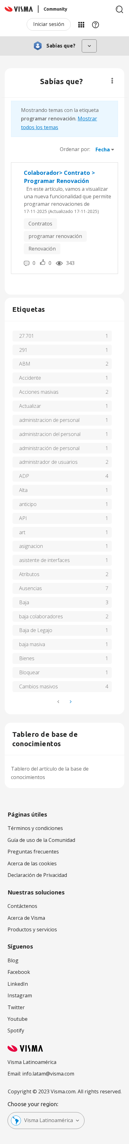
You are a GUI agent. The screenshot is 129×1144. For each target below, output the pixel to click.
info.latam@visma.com (48, 1073)
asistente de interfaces (44, 560)
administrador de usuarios (48, 461)
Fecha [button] (102, 149)
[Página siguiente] (70, 701)
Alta (23, 490)
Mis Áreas (81, 24)
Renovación (42, 248)
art (22, 532)
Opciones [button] (112, 81)
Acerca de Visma (26, 917)
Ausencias (30, 588)
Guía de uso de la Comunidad (41, 840)
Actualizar (30, 405)
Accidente (30, 377)
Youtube (18, 1018)
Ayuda (95, 24)
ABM (24, 363)
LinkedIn (18, 983)
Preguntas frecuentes (33, 851)
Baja (24, 602)
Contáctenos (22, 906)
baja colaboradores (41, 616)
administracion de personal (49, 420)
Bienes (26, 658)
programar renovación (55, 236)
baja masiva (32, 644)
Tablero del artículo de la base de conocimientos (50, 773)
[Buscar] (119, 9)
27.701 (26, 335)
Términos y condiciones (35, 828)
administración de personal (49, 448)
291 (23, 350)
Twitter (16, 1007)
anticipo (28, 504)
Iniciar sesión (48, 24)
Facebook (19, 972)
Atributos (29, 574)
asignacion (31, 546)
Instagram (20, 995)
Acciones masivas (39, 391)
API (23, 518)
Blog (13, 960)
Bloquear (29, 672)
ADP (24, 476)
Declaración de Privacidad (37, 875)
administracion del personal (49, 434)
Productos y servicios (32, 929)
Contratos (40, 223)
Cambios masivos (38, 686)
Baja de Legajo (35, 630)
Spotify (16, 1030)
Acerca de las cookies (32, 863)
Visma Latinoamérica (48, 1120)
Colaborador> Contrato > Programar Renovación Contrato (59, 177)
